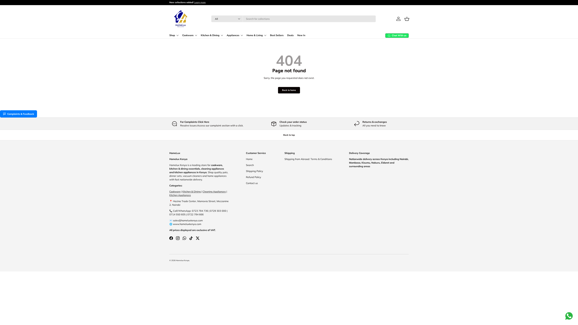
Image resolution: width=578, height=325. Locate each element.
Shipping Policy (254, 171)
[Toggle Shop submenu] (177, 35)
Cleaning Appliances (214, 191)
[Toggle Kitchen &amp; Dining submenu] (222, 35)
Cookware (188, 35)
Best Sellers (277, 35)
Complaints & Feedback (20, 113)
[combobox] (293, 18)
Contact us (252, 183)
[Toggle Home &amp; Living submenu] (265, 35)
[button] (407, 18)
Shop (172, 35)
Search (250, 165)
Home (249, 159)
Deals (290, 35)
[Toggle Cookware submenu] (196, 35)
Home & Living (255, 35)
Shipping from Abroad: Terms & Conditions (308, 159)
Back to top (289, 135)
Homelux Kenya (182, 260)
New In (301, 35)
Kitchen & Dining (210, 35)
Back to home (289, 90)
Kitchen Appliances (180, 195)
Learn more (200, 2)
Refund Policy (253, 177)
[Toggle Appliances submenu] (242, 35)
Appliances (233, 35)
